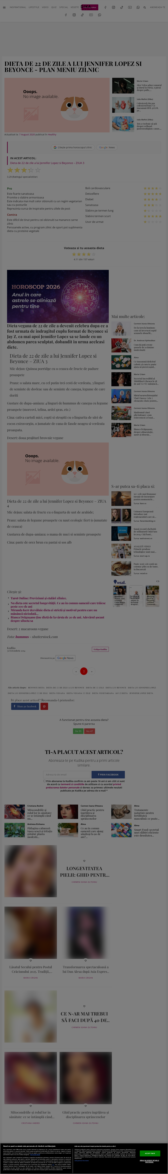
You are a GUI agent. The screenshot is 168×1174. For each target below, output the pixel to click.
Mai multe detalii (35, 1154)
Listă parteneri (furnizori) (81, 1160)
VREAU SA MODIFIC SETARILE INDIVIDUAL (149, 1161)
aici (53, 1164)
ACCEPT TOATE (150, 1153)
